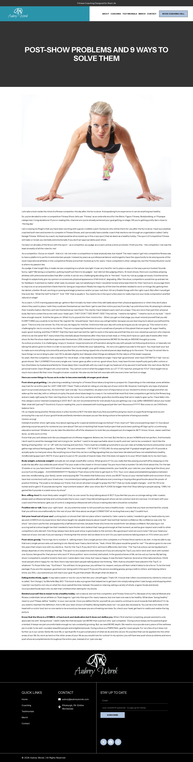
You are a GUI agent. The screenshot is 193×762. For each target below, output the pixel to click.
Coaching (116, 14)
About (105, 14)
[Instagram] (118, 742)
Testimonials (129, 14)
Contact (152, 14)
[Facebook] (111, 742)
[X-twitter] (103, 742)
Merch (142, 14)
